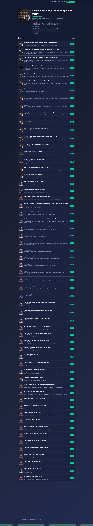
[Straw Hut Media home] (20, 1)
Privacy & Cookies (47, 514)
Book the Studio (38, 510)
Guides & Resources (45, 509)
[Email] (29, 512)
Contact (45, 513)
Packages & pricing (54, 509)
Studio (59, 1)
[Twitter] (24, 512)
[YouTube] (26, 512)
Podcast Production (38, 506)
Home (51, 1)
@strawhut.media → (71, 490)
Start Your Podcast (70, 1)
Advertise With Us (39, 508)
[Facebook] (21, 512)
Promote (63, 1)
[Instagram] (19, 512)
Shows (55, 1)
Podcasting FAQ (46, 511)
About (45, 505)
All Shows (45, 507)
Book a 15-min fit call (55, 506)
